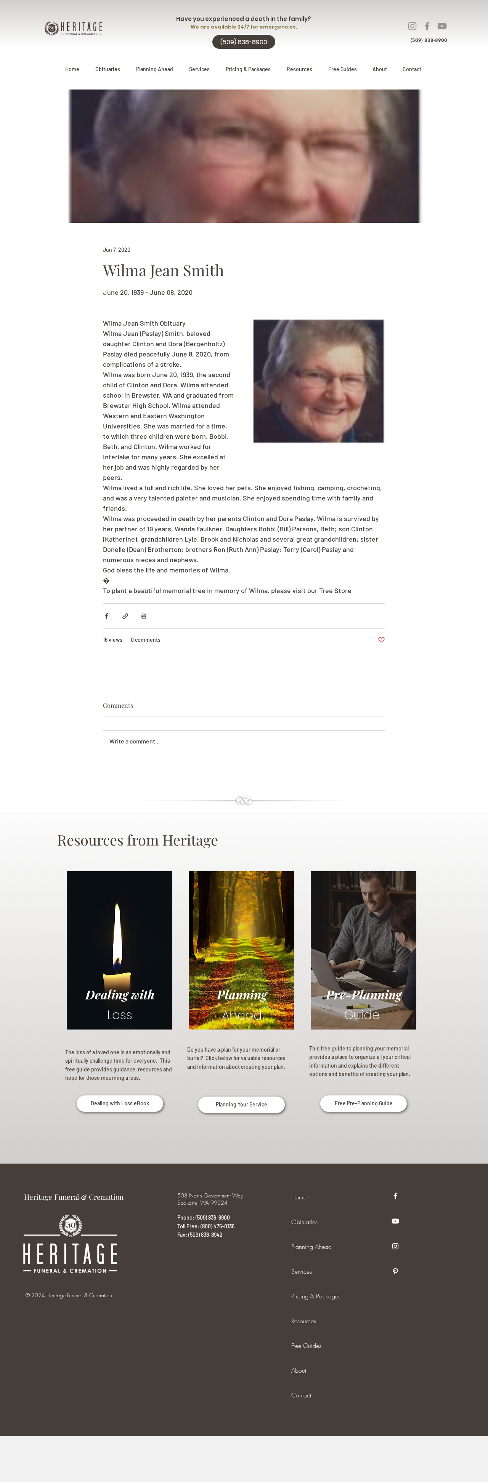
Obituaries (304, 1222)
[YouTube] (442, 26)
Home (299, 1197)
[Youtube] (395, 1221)
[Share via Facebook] (106, 616)
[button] (154, 69)
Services (301, 1271)
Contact (301, 1395)
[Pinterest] (395, 1271)
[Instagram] (412, 26)
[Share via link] (125, 616)
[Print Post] (144, 616)
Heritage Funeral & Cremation (74, 1197)
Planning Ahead (311, 1246)
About (298, 1370)
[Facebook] (427, 26)
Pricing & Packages (315, 1296)
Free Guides (306, 1345)
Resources (303, 1321)
